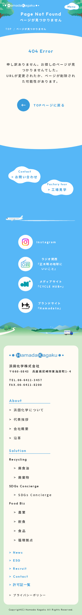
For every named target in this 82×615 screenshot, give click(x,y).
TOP (8, 29)
